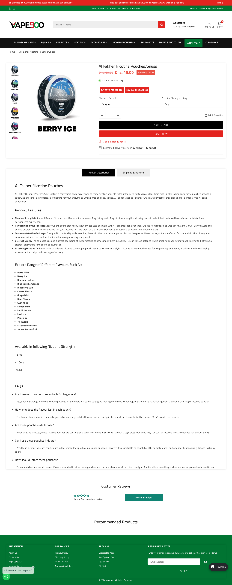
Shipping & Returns (133, 172)
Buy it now (161, 134)
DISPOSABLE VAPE (24, 42)
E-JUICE (45, 42)
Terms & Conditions (64, 566)
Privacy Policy (61, 552)
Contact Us (14, 557)
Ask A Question (215, 115)
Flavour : (108, 98)
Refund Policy (61, 561)
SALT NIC (78, 42)
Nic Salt (102, 566)
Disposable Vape (106, 552)
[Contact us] (6, 576)
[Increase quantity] (118, 115)
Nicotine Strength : (174, 98)
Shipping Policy (62, 557)
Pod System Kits (106, 557)
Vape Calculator (16, 561)
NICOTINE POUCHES (123, 42)
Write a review (143, 497)
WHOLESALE (193, 43)
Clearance (211, 42)
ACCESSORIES (98, 42)
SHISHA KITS (147, 42)
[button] (220, 25)
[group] (57, 97)
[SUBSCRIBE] (205, 561)
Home (12, 52)
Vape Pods (104, 561)
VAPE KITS (61, 42)
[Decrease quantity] (102, 115)
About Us (13, 552)
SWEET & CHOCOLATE (170, 42)
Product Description (99, 172)
